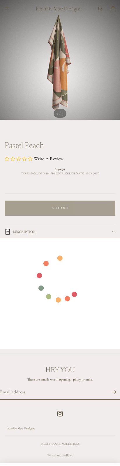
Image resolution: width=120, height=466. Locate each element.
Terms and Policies (60, 455)
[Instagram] (60, 413)
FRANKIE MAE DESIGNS (64, 444)
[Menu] (6, 8)
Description (24, 232)
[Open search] (100, 8)
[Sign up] (114, 392)
